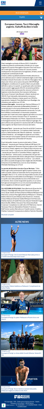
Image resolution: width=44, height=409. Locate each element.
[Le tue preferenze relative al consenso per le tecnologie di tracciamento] (4, 405)
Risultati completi (7, 215)
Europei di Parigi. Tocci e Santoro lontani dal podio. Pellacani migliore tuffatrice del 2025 (19, 390)
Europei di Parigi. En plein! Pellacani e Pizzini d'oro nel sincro (20, 318)
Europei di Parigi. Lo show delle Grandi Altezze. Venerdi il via (21, 354)
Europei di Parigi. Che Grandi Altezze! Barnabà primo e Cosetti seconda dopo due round (21, 255)
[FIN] (19, 3)
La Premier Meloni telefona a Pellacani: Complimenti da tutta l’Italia (21, 287)
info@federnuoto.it (8, 405)
